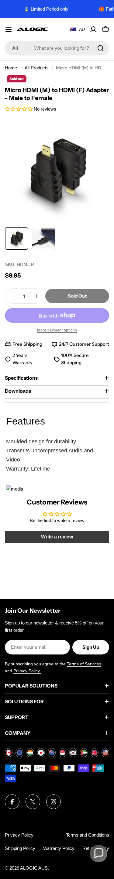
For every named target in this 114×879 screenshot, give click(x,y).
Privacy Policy (19, 834)
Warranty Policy (58, 848)
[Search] (100, 48)
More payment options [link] (57, 330)
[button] (19, 109)
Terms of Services (84, 663)
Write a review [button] (57, 536)
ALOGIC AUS (34, 868)
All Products (37, 67)
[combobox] (57, 48)
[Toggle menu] (8, 29)
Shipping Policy (20, 848)
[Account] (93, 29)
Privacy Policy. (27, 670)
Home (11, 67)
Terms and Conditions (87, 834)
